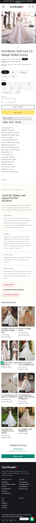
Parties (4, 486)
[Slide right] (22, 47)
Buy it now (18, 112)
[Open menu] (3, 6)
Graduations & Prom (8, 484)
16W (29, 84)
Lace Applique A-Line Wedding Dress (25, 430)
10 (22, 84)
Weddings (5, 482)
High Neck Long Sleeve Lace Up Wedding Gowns (26, 363)
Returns (11, 122)
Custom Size (7, 92)
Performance (6, 489)
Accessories (23, 482)
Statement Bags (24, 484)
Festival (4, 491)
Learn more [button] (21, 520)
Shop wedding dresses (11, 295)
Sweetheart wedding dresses (24, 329)
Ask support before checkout (13, 290)
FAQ (3, 501)
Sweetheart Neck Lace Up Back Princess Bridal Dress (9, 330)
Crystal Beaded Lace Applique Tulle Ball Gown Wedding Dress (26, 397)
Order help (18, 122)
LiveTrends (17, 6)
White (5, 72)
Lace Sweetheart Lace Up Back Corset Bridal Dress (9, 396)
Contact (4, 507)
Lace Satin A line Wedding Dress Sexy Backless (7, 431)
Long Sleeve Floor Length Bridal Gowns (9, 363)
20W (11, 88)
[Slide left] (14, 47)
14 (4, 88)
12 (15, 84)
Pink (13, 76)
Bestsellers (23, 489)
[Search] (29, 6)
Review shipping (8, 285)
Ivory (5, 76)
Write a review (18, 456)
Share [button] (4, 180)
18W (19, 88)
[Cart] (33, 6)
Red (13, 72)
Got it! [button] (30, 519)
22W (17, 92)
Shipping (3, 61)
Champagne (23, 72)
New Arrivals (23, 486)
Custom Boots (6, 493)
